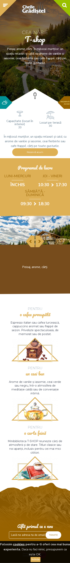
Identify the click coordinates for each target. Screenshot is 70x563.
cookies (19, 544)
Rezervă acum (35, 152)
